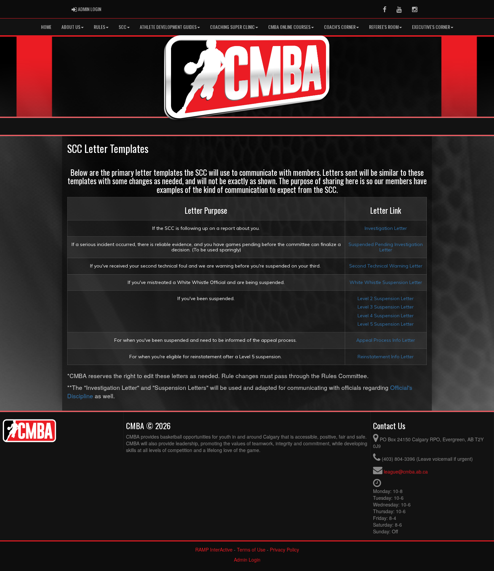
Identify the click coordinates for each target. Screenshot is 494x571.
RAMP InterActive (214, 549)
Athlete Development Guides (168, 26)
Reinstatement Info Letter (386, 357)
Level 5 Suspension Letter (386, 324)
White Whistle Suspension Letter (385, 282)
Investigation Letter (386, 228)
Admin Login (247, 559)
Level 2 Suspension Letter (386, 298)
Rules (99, 26)
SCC (122, 26)
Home (46, 26)
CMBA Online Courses (289, 26)
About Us (70, 26)
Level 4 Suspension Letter (386, 316)
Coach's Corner (340, 26)
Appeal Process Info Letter (385, 340)
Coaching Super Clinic (232, 26)
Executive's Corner (431, 26)
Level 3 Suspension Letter (386, 307)
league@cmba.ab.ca (406, 471)
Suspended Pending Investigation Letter (385, 246)
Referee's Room (384, 26)
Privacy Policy (284, 549)
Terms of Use (251, 549)
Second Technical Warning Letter (385, 266)
